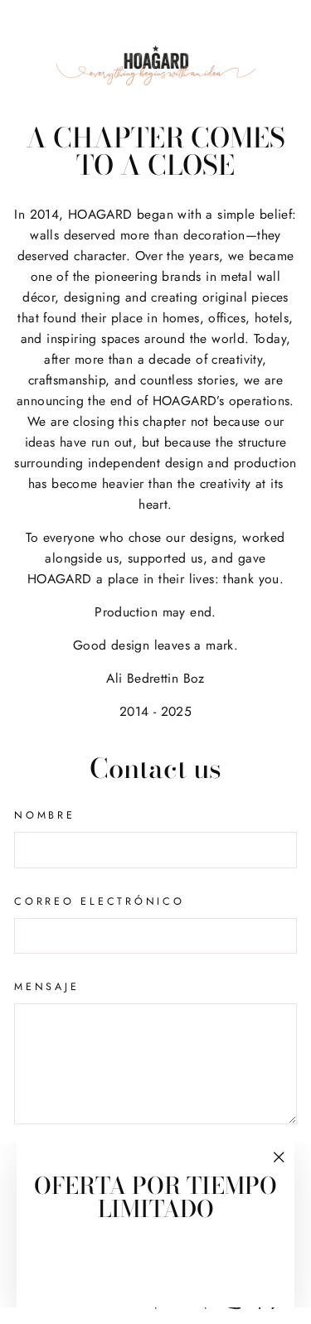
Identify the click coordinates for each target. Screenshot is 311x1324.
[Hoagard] (155, 65)
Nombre (44, 815)
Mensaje (46, 986)
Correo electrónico (99, 901)
